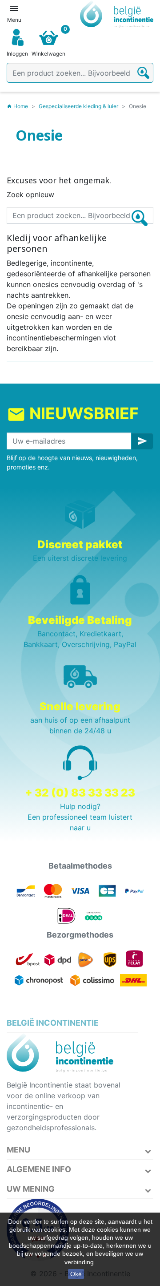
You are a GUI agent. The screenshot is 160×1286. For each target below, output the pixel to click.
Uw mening (31, 1188)
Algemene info (39, 1169)
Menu (18, 1149)
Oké (76, 1274)
